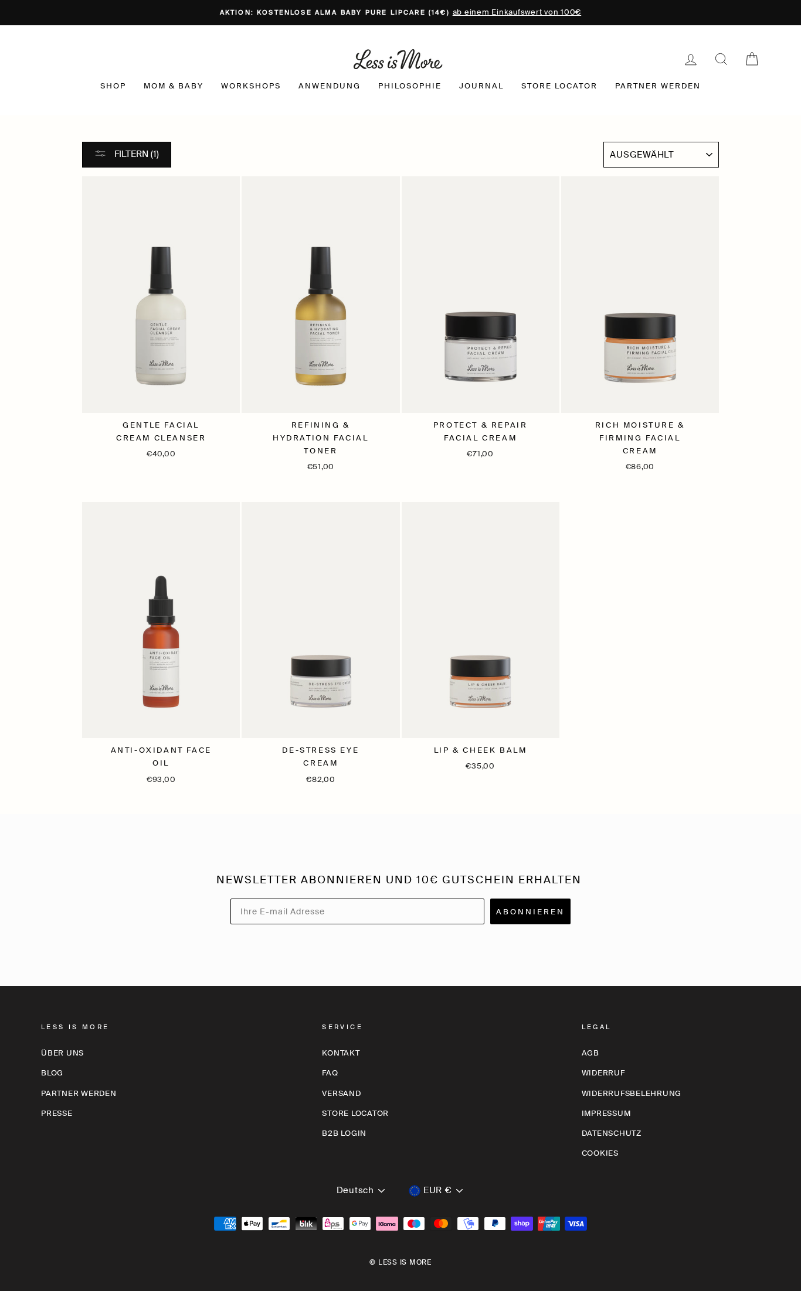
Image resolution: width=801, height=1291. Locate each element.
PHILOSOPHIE (410, 86)
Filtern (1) (135, 154)
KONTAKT (340, 1053)
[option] (400, 12)
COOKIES (600, 1153)
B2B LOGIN (344, 1133)
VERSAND (341, 1093)
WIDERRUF (603, 1073)
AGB (590, 1053)
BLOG (52, 1073)
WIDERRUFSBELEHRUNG (632, 1093)
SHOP (113, 86)
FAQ (330, 1073)
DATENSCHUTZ (612, 1133)
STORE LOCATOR (559, 86)
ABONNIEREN (530, 912)
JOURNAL (481, 86)
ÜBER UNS (62, 1053)
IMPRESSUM (606, 1113)
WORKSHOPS (251, 86)
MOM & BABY (173, 86)
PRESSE (57, 1113)
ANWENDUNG (329, 86)
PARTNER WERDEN (658, 86)
